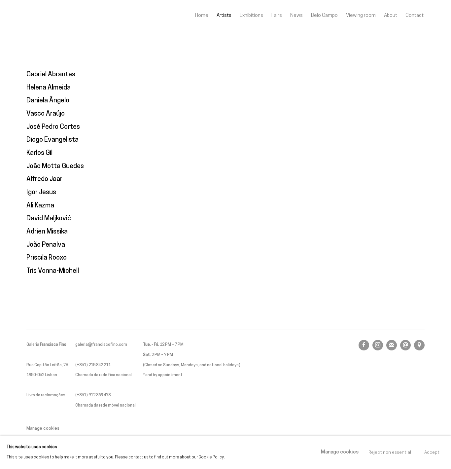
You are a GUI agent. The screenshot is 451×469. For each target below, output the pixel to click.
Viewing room (361, 15)
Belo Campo (324, 15)
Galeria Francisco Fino (62, 15)
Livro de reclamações (45, 395)
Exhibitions (251, 15)
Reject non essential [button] (389, 452)
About (390, 15)
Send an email (405, 345)
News (296, 15)
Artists (224, 15)
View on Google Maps (419, 345)
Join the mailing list (391, 345)
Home (201, 15)
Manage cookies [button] (42, 428)
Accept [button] (431, 452)
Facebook (364, 345)
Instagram (377, 345)
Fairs (276, 15)
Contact (414, 15)
